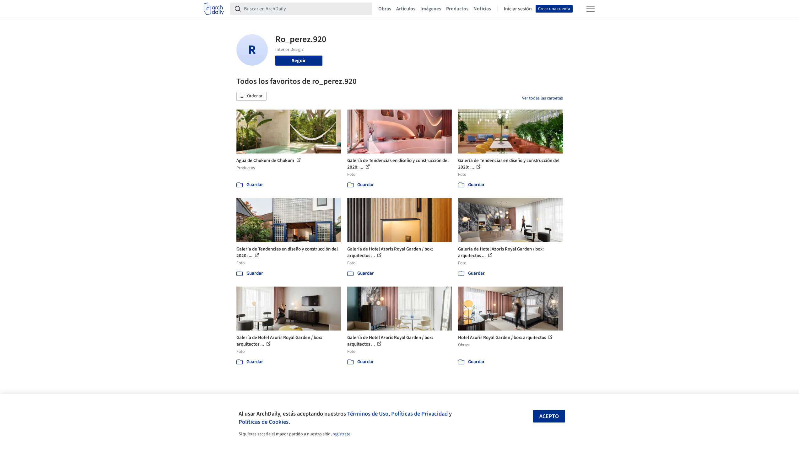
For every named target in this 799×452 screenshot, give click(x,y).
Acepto (549, 416)
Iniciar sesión (518, 8)
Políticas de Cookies (264, 422)
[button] (251, 96)
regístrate (341, 434)
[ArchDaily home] (214, 9)
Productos (457, 8)
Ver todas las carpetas (542, 98)
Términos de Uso (367, 414)
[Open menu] (591, 9)
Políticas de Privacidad (419, 414)
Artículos (405, 8)
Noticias (482, 8)
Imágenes (430, 8)
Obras (384, 8)
